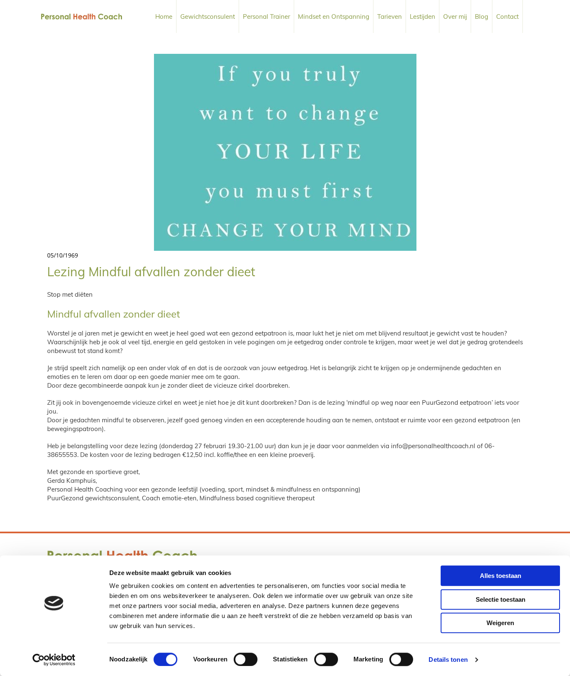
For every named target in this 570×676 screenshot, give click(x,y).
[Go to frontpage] (81, 16)
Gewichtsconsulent (207, 16)
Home (163, 16)
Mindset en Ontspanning (333, 16)
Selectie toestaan (500, 599)
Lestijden (422, 16)
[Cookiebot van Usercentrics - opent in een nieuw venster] (54, 659)
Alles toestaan (500, 575)
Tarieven (389, 16)
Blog (481, 16)
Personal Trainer (266, 16)
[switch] (245, 659)
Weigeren (500, 622)
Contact (507, 16)
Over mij (455, 16)
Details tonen (448, 659)
